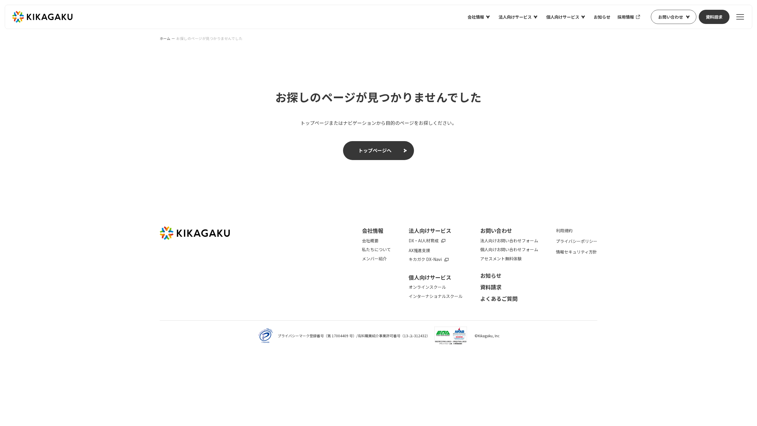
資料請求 (714, 17)
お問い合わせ (670, 17)
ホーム (165, 38)
